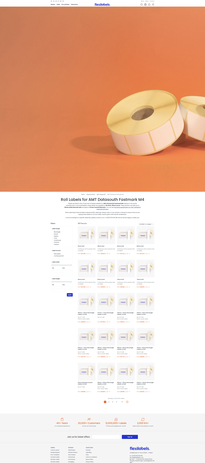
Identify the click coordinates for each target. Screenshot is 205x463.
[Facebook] (51, 1)
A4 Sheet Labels (55, 457)
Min (53, 268)
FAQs (87, 455)
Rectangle (57, 232)
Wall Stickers (71, 450)
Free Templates (55, 455)
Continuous (57, 240)
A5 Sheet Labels (55, 459)
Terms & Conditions (91, 457)
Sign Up (129, 437)
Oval (55, 238)
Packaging (71, 462)
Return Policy (89, 459)
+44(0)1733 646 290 (136, 455)
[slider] (52, 265)
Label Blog (88, 452)
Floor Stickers (72, 455)
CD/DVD (56, 242)
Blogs (147, 1)
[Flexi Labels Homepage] (102, 4)
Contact (152, 1)
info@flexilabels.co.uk (136, 457)
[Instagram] (63, 1)
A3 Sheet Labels (55, 462)
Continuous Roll (59, 256)
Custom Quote (55, 450)
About (142, 1)
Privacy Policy (89, 462)
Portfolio (88, 450)
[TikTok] (61, 1)
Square (56, 236)
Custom (56, 244)
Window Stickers (72, 452)
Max (63, 268)
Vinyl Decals (71, 457)
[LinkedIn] (56, 1)
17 (122, 402)
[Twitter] (54, 1)
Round (56, 234)
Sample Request (55, 452)
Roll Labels (57, 254)
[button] (142, 4)
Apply (70, 295)
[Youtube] (58, 1)
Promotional (71, 459)
